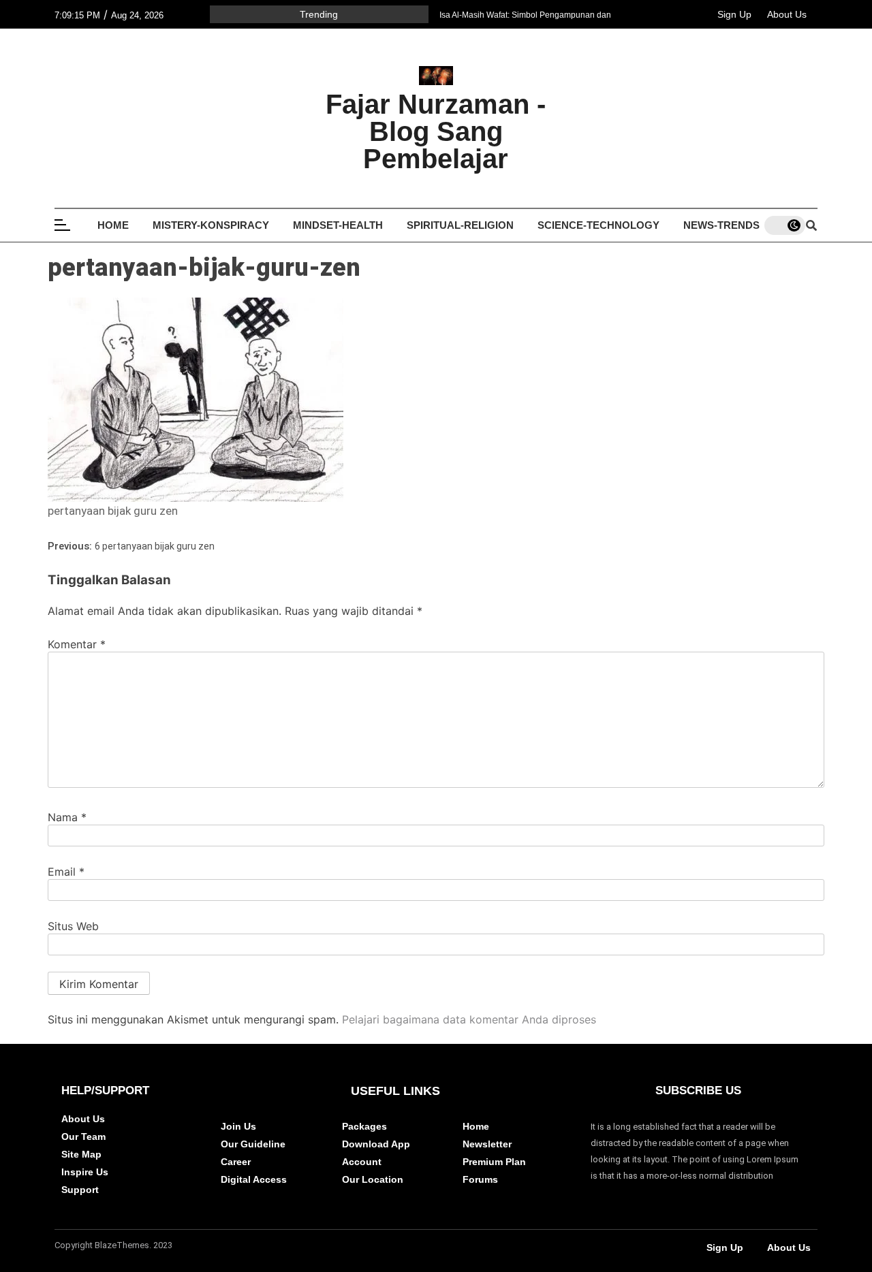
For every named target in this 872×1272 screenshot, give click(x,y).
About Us (787, 14)
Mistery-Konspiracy (211, 225)
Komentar (77, 644)
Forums (480, 1179)
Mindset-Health (338, 225)
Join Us (238, 1126)
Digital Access (254, 1179)
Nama (67, 817)
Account (362, 1161)
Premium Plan (494, 1161)
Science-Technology (598, 225)
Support (80, 1189)
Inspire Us (84, 1171)
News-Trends (721, 225)
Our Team (83, 1136)
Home (113, 225)
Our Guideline (253, 1144)
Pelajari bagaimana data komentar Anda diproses (469, 1019)
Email (66, 871)
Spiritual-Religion (460, 225)
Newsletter (487, 1144)
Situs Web (73, 926)
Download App (376, 1144)
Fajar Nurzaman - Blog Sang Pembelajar (436, 131)
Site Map (81, 1154)
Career (236, 1161)
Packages (364, 1126)
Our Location (372, 1179)
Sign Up (734, 14)
